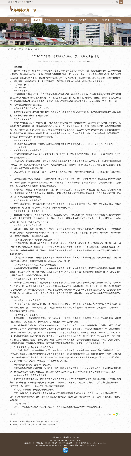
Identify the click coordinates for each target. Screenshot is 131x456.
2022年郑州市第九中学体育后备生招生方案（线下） (31, 424)
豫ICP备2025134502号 (67, 445)
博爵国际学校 (19, 2)
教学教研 (48, 20)
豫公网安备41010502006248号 (86, 445)
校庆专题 (117, 20)
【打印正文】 (14, 414)
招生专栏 (82, 20)
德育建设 (59, 20)
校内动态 (36, 20)
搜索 (121, 2)
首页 (19, 49)
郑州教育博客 (67, 437)
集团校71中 (29, 2)
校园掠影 (94, 20)
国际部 (10, 2)
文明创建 (105, 20)
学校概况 (25, 20)
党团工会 (71, 20)
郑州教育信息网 (56, 437)
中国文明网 (76, 437)
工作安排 (30, 49)
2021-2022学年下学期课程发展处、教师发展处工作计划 (32, 421)
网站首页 (13, 20)
